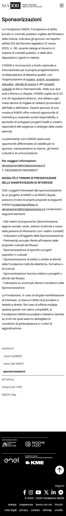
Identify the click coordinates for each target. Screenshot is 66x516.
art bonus (8, 379)
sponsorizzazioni (14, 371)
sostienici (8, 348)
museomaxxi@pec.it (25, 204)
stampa (12, 504)
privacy (23, 510)
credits (59, 510)
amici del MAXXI (14, 364)
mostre (30, 79)
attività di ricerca (25, 84)
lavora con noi (44, 504)
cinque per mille (12, 387)
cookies (35, 510)
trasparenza (26, 504)
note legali (10, 510)
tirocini (59, 504)
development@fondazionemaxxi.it (23, 165)
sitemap (47, 510)
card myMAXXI (13, 356)
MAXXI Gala (9, 395)
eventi (40, 79)
